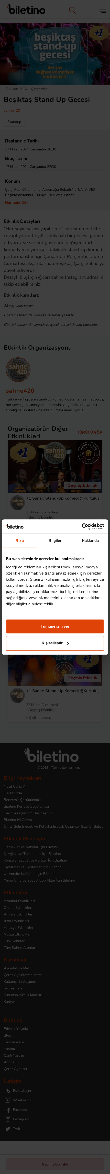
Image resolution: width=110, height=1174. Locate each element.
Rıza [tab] (20, 540)
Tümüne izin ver (55, 626)
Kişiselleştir (52, 643)
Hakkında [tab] (90, 540)
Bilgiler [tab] (55, 540)
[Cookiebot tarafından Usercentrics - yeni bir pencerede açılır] (81, 526)
